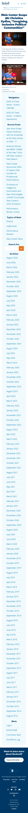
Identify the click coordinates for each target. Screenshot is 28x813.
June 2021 (11, 481)
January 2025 (12, 324)
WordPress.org (13, 739)
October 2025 (12, 286)
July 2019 (10, 577)
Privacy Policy (6, 779)
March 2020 (11, 543)
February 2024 (12, 367)
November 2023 (13, 376)
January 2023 (12, 410)
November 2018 (13, 605)
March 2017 (11, 687)
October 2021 (12, 462)
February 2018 (12, 644)
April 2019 (11, 582)
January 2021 (12, 505)
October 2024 (12, 338)
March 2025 (11, 314)
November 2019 (13, 558)
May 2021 (10, 486)
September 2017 (13, 667)
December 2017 (13, 653)
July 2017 (10, 677)
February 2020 (12, 548)
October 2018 (12, 610)
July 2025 (10, 300)
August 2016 (12, 715)
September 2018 (13, 615)
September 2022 (13, 424)
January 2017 (12, 696)
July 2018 (10, 625)
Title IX (14, 781)
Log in (9, 725)
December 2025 (13, 281)
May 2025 (10, 305)
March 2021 (11, 496)
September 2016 (13, 710)
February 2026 (12, 272)
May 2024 (10, 357)
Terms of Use (14, 779)
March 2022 (11, 438)
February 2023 (12, 405)
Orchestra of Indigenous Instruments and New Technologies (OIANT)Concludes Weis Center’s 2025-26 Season (15, 194)
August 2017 (12, 672)
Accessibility (22, 779)
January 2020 (12, 553)
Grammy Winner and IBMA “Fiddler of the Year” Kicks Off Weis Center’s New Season (14, 152)
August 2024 (12, 348)
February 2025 (12, 319)
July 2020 (10, 534)
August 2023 (12, 391)
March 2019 (11, 586)
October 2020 (12, 520)
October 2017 (12, 663)
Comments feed (13, 734)
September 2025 (13, 291)
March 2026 (11, 267)
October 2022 (12, 419)
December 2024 (13, 329)
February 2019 (12, 591)
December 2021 (13, 453)
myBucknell (11, 225)
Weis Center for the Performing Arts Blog (13, 8)
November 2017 (13, 658)
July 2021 (10, 477)
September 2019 (13, 567)
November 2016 (13, 701)
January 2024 (12, 372)
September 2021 (13, 467)
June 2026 (11, 262)
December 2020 (13, 510)
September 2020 (13, 524)
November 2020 (13, 515)
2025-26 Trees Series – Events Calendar (13, 104)
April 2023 (11, 396)
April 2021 (11, 491)
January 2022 (12, 448)
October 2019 (12, 563)
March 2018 (11, 639)
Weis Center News (14, 238)
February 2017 (12, 691)
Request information (13, 760)
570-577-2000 (14, 806)
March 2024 (11, 362)
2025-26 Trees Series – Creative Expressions (13, 115)
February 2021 (12, 501)
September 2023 (13, 386)
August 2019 (12, 572)
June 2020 (11, 539)
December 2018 (13, 601)
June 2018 (11, 629)
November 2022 (13, 415)
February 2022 (12, 443)
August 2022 (12, 429)
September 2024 (13, 343)
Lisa (7, 87)
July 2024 (10, 353)
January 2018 (12, 648)
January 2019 (12, 596)
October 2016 (12, 706)
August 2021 (12, 472)
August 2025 (12, 295)
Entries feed (11, 729)
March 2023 (11, 400)
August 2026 (12, 257)
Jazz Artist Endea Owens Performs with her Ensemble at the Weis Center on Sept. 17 (14, 135)
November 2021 (13, 458)
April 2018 (11, 634)
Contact (14, 809)
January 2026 (12, 276)
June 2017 (11, 682)
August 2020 (12, 529)
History (9, 221)
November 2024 (13, 333)
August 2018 (12, 620)
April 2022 (11, 434)
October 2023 (12, 381)
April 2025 (11, 310)
